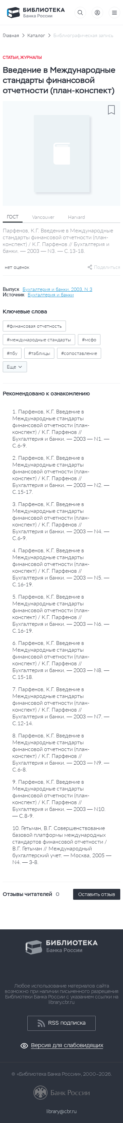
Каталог (36, 35)
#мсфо (89, 339)
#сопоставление (79, 353)
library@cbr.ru (61, 1111)
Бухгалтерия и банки (51, 294)
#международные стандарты (39, 339)
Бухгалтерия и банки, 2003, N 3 (57, 289)
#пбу (12, 353)
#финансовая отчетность (34, 326)
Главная (11, 35)
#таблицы (39, 353)
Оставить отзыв (96, 894)
